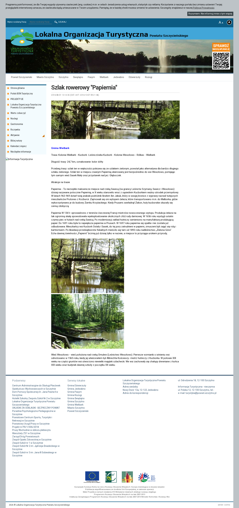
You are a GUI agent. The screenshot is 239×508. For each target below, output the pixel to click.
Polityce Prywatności (203, 7)
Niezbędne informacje (21, 151)
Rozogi (148, 77)
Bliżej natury (16, 140)
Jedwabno (118, 77)
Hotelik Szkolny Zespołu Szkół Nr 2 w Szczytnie (36, 398)
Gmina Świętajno (76, 398)
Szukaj (62, 22)
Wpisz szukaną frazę (16, 22)
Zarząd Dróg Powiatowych (25, 436)
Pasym (91, 77)
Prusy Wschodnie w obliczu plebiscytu (31, 430)
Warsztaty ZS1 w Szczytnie (26, 433)
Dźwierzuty (134, 77)
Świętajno (78, 77)
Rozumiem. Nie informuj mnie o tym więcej (210, 13)
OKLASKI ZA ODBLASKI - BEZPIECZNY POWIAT (36, 407)
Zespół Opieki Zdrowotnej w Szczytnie (32, 439)
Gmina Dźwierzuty (76, 385)
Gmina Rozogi (74, 395)
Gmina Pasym (74, 392)
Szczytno (63, 77)
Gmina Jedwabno (76, 388)
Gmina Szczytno (75, 401)
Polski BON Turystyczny (22, 93)
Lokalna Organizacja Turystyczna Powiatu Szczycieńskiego (26, 106)
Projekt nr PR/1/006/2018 (25, 427)
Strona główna (18, 88)
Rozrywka (15, 129)
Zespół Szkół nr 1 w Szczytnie (27, 443)
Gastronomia (17, 124)
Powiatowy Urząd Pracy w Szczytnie (31, 423)
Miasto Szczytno (45, 77)
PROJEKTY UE (17, 99)
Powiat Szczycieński (21, 77)
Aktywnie (15, 135)
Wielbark (104, 77)
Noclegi (14, 118)
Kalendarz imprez (19, 146)
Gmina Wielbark (75, 404)
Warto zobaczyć (18, 113)
